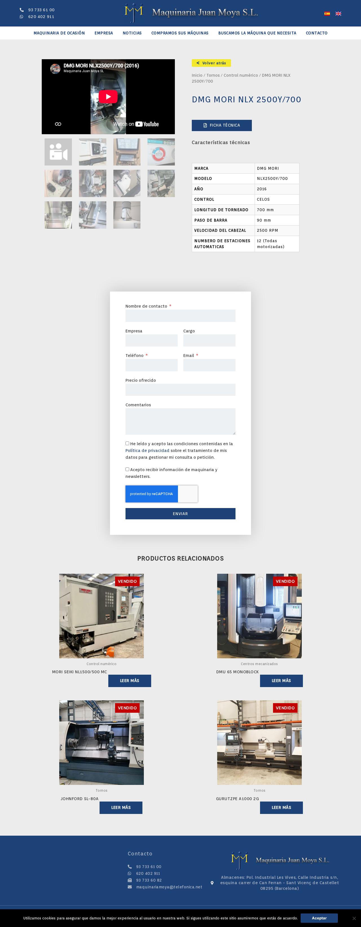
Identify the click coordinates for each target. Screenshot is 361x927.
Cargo (189, 331)
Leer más (129, 680)
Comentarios (138, 404)
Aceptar (319, 918)
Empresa (103, 33)
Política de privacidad (148, 450)
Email (189, 355)
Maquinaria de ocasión (59, 33)
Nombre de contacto (147, 306)
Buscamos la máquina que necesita (257, 33)
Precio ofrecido (141, 380)
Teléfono (135, 355)
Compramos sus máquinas (180, 33)
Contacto (317, 33)
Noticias (132, 33)
